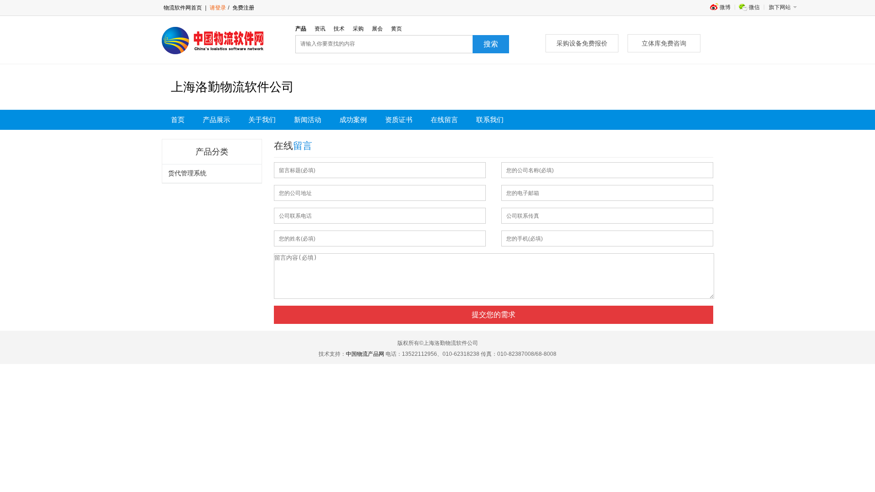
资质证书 (398, 119)
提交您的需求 (493, 314)
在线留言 (444, 119)
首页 (178, 119)
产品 (300, 29)
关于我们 (262, 119)
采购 (358, 29)
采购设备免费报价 (581, 43)
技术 (339, 29)
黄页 (396, 29)
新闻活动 (307, 119)
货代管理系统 (187, 173)
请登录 (218, 8)
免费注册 (242, 8)
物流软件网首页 (183, 8)
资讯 (319, 29)
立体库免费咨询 (664, 43)
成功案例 (353, 119)
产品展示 (216, 119)
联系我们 (490, 119)
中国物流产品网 (365, 354)
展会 (377, 29)
